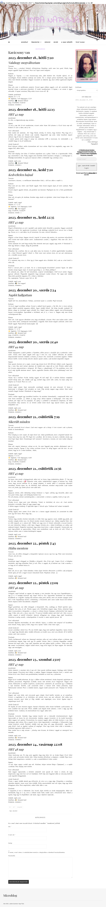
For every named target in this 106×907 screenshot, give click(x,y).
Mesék (56, 42)
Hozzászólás (11, 856)
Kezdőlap (24, 42)
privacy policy (92, 173)
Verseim (47, 42)
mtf (14, 807)
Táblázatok (35, 42)
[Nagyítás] (93, 53)
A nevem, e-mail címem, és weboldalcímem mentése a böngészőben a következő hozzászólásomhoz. (36, 853)
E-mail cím (11, 835)
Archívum (78, 87)
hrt (10, 807)
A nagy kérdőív (66, 42)
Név (9, 827)
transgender (19, 807)
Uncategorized (40, 49)
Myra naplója (53, 20)
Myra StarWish (13, 811)
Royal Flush (21, 904)
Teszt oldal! (80, 42)
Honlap (10, 843)
